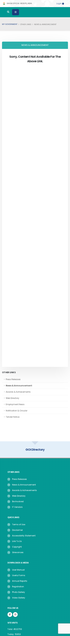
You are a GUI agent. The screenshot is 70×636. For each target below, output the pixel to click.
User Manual (18, 570)
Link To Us (17, 541)
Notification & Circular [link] (16, 410)
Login (59, 3)
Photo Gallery (18, 592)
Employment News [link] (15, 404)
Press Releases (19, 479)
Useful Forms (18, 575)
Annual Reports (19, 581)
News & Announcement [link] (19, 385)
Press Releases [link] (13, 379)
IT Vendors (17, 507)
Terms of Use (18, 524)
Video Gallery (18, 597)
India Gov (36, 449)
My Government (9, 24)
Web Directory (18, 496)
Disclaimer (17, 530)
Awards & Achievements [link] (18, 392)
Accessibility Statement (24, 535)
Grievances (17, 552)
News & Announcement (24, 484)
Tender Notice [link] (12, 417)
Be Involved (18, 501)
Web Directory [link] (12, 398)
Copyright (17, 547)
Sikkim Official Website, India (19, 3)
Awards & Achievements (24, 490)
